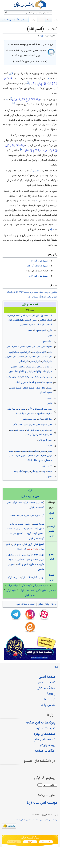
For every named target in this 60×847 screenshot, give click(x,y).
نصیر (49, 465)
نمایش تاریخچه (8, 20)
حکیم (49, 346)
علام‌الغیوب (41, 413)
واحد (43, 471)
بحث (49, 20)
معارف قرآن (30, 595)
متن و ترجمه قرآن (30, 497)
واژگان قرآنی (12, 586)
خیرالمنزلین (24, 361)
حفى (8, 346)
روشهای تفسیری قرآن (20, 524)
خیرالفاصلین (46, 356)
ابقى (37, 324)
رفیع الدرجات (23, 377)
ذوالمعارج (13, 371)
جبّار (50, 341)
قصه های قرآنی (26, 590)
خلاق (38, 352)
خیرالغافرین (10, 356)
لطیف (49, 445)
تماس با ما (47, 705)
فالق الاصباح (46, 424)
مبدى (41, 460)
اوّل (42, 315)
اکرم (28, 315)
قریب (22, 430)
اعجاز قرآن (17, 502)
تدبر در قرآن (13, 577)
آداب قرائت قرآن (29, 577)
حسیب (21, 346)
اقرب (42, 324)
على (9, 409)
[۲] (11, 98)
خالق (44, 352)
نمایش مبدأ (22, 20)
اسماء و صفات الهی (25, 604)
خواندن (33, 20)
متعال (30, 455)
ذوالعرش (48, 367)
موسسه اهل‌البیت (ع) (42, 802)
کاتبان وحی (33, 549)
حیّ (38, 346)
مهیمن (43, 451)
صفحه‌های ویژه (44, 734)
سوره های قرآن (40, 586)
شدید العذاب (28, 388)
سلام (43, 382)
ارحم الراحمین (14, 315)
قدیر (12, 430)
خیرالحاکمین (34, 356)
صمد (49, 398)
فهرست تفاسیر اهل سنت (19, 533)
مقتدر (11, 455)
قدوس (44, 430)
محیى (24, 455)
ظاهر (50, 403)
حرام (52, 229)
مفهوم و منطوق (36, 564)
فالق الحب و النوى (32, 424)
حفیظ (14, 346)
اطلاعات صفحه (45, 750)
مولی (49, 455)
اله (50, 315)
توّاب (50, 335)
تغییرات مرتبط (45, 728)
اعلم (23, 315)
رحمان (49, 377)
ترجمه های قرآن (36, 538)
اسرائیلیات (27, 529)
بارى (50, 330)
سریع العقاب (20, 382)
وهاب (49, 471)
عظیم (49, 413)
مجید (24, 451)
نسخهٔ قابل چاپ (44, 739)
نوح (7, 99)
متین (18, 455)
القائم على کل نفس (33, 434)
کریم (45, 440)
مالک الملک (32, 460)
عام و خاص (21, 555)
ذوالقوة (39, 371)
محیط (43, 455)
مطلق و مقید (31, 560)
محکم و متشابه (16, 560)
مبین (11, 451)
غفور (30, 419)
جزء (32, 515)
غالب (40, 419)
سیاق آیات (39, 529)
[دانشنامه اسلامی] (30, 4)
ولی (38, 471)
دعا (37, 201)
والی (33, 471)
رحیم (42, 377)
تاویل (18, 529)
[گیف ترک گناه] (30, 841)
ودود (16, 471)
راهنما (51, 693)
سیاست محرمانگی (51, 819)
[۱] (28, 82)
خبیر (50, 352)
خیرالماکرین (25, 352)
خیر (33, 352)
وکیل (21, 471)
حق (33, 346)
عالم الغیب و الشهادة (25, 413)
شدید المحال (46, 392)
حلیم (43, 346)
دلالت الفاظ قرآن (36, 555)
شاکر (43, 388)
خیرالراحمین (35, 361)
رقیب (8, 377)
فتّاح (15, 424)
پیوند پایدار (47, 745)
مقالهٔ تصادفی (46, 688)
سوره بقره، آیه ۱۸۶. (38, 276)
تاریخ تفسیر (38, 524)
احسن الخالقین (30, 320)
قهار (27, 430)
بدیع (39, 330)
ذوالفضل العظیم (18, 367)
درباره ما (49, 699)
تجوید (41, 577)
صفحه (56, 20)
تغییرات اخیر (46, 682)
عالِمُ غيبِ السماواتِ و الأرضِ (39, 409)
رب (31, 377)
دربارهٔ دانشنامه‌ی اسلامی (34, 819)
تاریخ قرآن (38, 544)
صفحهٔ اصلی (47, 676)
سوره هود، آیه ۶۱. (39, 261)
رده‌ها (53, 604)
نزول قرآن (27, 544)
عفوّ (13, 409)
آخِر (37, 315)
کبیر (50, 440)
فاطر (20, 424)
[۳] (13, 103)
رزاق (14, 377)
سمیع (49, 382)
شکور (37, 388)
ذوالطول (38, 367)
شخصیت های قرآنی (46, 590)
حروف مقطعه (16, 515)
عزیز (18, 409)
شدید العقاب (15, 388)
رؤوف (36, 377)
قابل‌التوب (47, 434)
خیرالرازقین (14, 352)
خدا (47, 79)
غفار (34, 419)
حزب (26, 515)
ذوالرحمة (48, 371)
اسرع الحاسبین (26, 324)
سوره (37, 515)
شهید (49, 388)
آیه (42, 515)
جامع (44, 341)
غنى (25, 419)
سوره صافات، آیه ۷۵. (37, 266)
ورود (56, 666)
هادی (49, 476)
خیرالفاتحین (22, 356)
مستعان (48, 460)
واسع (27, 471)
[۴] (21, 149)
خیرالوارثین (47, 361)
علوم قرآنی (11, 590)
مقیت (36, 455)
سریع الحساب (33, 382)
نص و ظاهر (22, 564)
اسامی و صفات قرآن (33, 502)
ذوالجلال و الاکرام (27, 371)
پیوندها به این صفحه (40, 722)
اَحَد (46, 315)
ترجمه (52, 526)
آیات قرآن (26, 586)
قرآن (11, 73)
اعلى (33, 315)
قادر (16, 430)
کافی (40, 440)
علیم (23, 409)
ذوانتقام (30, 367)
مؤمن (49, 451)
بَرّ (34, 330)
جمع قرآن (16, 544)
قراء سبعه (21, 549)
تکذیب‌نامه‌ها (19, 819)
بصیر (30, 330)
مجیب (41, 35)
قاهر (32, 430)
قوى (50, 430)
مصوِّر (30, 451)
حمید (28, 346)
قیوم (37, 430)
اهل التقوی (18, 320)
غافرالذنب (47, 419)
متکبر (36, 451)
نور (44, 465)
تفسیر (36, 171)
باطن (44, 330)
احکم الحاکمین (45, 320)
